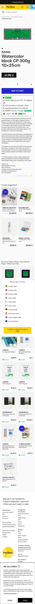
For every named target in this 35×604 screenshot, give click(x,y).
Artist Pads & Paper (17, 17)
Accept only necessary (10, 593)
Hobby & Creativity (23, 513)
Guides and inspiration (9, 524)
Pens (19, 515)
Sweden (20, 561)
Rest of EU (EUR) (13, 321)
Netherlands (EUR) (13, 313)
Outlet (20, 522)
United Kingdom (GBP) (14, 317)
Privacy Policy (6, 532)
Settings (10, 600)
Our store (5, 518)
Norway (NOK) (12, 290)
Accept (25, 600)
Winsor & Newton (23, 539)
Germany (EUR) (12, 309)
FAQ (3, 514)
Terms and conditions (8, 530)
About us (5, 516)
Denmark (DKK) (12, 294)
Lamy (19, 533)
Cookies (4, 536)
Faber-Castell (22, 535)
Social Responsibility (8, 526)
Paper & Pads (5, 17)
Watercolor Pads (6, 18)
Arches (6, 51)
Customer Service (7, 512)
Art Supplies (21, 511)
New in (20, 524)
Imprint (4, 534)
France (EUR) (12, 306)
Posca (19, 537)
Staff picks (21, 526)
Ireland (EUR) (12, 302)
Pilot (19, 531)
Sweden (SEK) (12, 286)
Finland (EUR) (12, 298)
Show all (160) (22, 541)
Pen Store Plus (6, 522)
